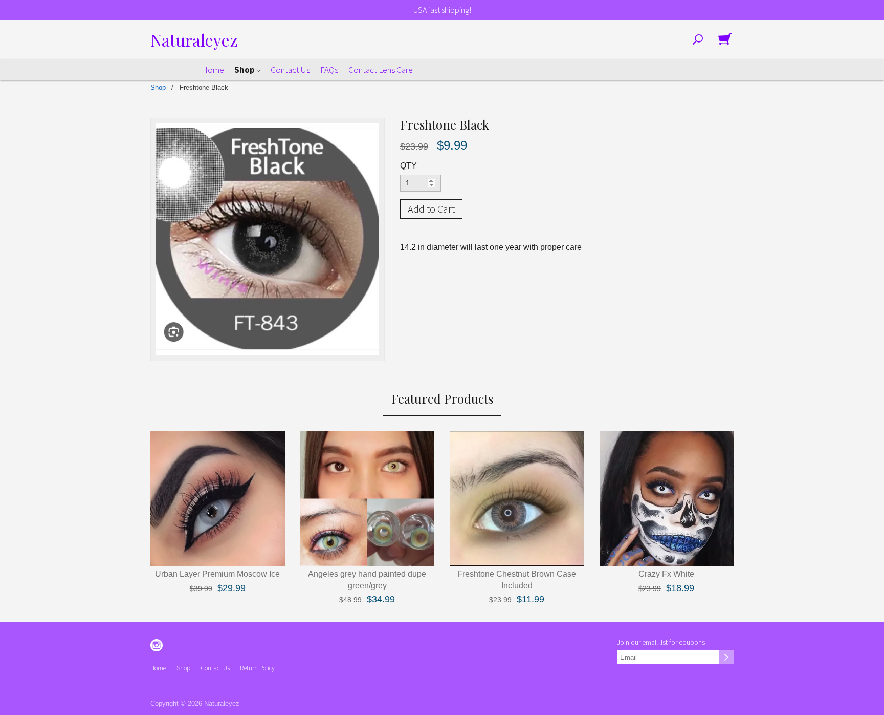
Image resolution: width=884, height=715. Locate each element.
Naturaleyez (194, 40)
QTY (408, 165)
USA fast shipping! (442, 10)
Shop (245, 69)
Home (213, 69)
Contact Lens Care (380, 69)
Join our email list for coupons (661, 642)
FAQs (329, 69)
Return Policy (257, 668)
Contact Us (290, 69)
